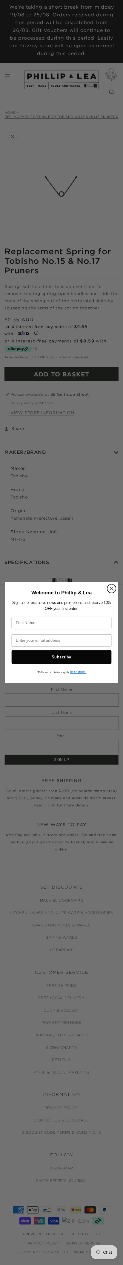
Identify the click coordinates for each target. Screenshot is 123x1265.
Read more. (78, 672)
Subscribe (61, 657)
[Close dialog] (111, 588)
